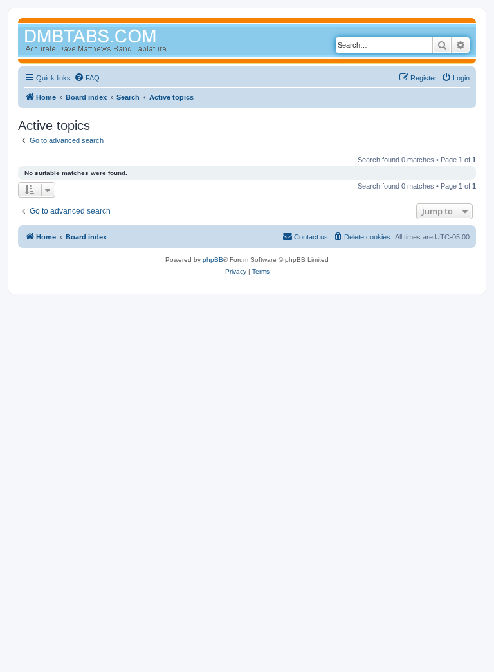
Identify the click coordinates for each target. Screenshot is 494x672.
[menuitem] (87, 78)
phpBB (213, 259)
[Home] (121, 42)
